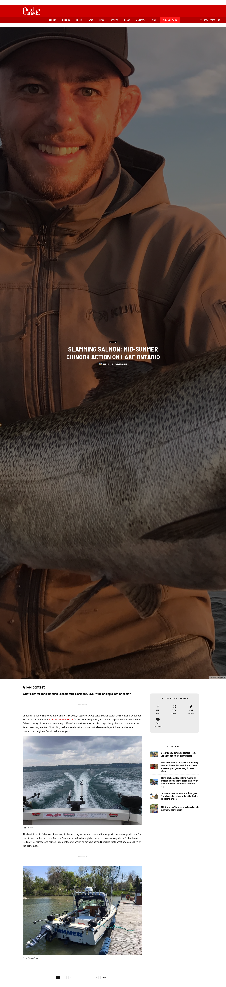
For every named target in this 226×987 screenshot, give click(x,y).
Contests (141, 20)
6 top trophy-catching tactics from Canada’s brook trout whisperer (178, 754)
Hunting (66, 20)
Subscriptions (170, 20)
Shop (154, 20)
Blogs (127, 20)
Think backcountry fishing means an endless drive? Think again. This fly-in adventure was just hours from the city (179, 782)
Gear (91, 20)
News (101, 20)
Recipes (114, 20)
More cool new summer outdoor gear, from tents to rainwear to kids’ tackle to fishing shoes (179, 796)
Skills (79, 20)
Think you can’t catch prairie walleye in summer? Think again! (180, 808)
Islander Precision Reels (61, 719)
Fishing (52, 20)
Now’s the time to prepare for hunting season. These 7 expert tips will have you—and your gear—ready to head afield (179, 766)
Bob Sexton (108, 364)
